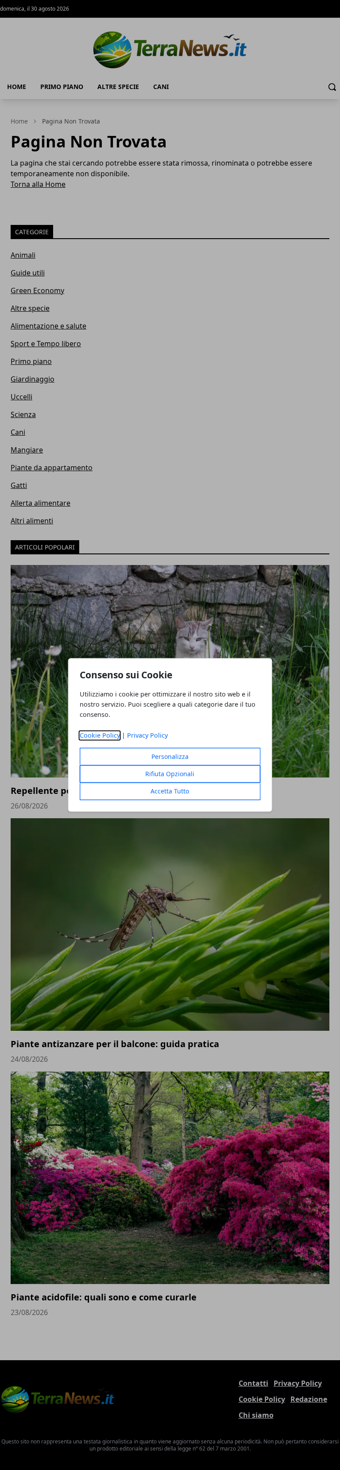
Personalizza (170, 757)
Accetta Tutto (170, 791)
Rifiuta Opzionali (169, 774)
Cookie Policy (100, 735)
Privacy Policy (147, 735)
